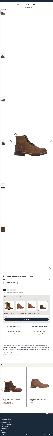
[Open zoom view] (50, 268)
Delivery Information (5, 422)
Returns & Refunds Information (7, 424)
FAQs (2, 430)
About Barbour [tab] (15, 340)
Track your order (4, 426)
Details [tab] (5, 340)
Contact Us (3, 432)
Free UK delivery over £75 (26, 1)
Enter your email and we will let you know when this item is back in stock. (22, 313)
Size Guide (46, 287)
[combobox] (49, 4)
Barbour (5, 275)
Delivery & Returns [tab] (29, 340)
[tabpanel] (26, 350)
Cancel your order (5, 428)
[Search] (49, 4)
